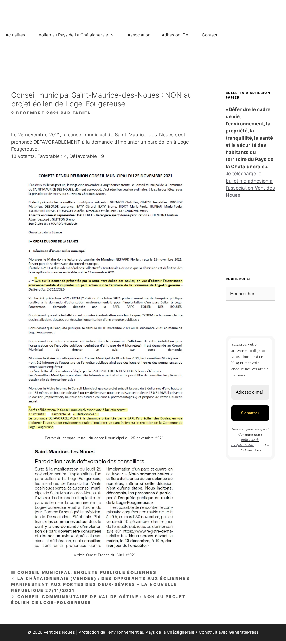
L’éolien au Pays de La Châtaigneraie (72, 35)
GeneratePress (244, 632)
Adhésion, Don (176, 35)
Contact (209, 35)
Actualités (15, 35)
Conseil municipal (44, 572)
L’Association (138, 35)
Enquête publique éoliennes (115, 572)
